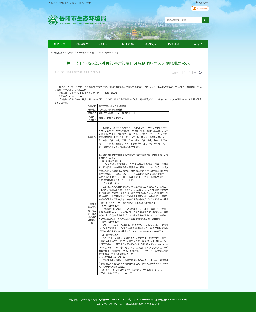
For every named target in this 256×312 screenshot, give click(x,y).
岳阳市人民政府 (84, 2)
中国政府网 (53, 2)
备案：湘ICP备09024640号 (140, 299)
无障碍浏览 (203, 3)
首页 (67, 52)
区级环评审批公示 (88, 52)
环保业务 (74, 52)
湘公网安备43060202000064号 (171, 299)
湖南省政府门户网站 (67, 2)
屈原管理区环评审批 (108, 52)
